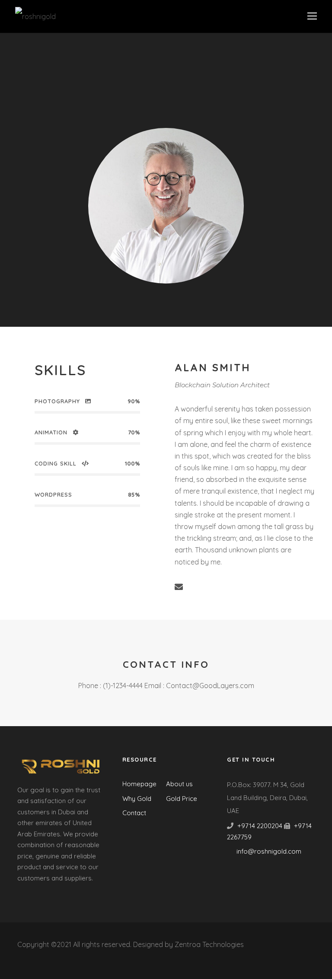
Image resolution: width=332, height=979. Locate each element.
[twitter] (246, 587)
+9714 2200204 (259, 826)
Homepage (139, 784)
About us (179, 784)
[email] (179, 587)
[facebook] (196, 587)
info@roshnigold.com (268, 851)
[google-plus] (212, 587)
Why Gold (136, 798)
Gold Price (181, 798)
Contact (134, 813)
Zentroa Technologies (209, 944)
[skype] (229, 587)
